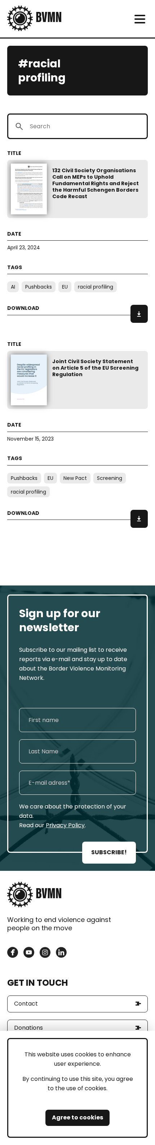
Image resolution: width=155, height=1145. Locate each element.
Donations (28, 1028)
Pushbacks (38, 286)
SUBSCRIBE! (109, 852)
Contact (26, 1003)
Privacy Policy (65, 825)
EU (65, 286)
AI (13, 286)
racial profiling (95, 286)
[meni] (140, 19)
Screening (109, 478)
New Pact (75, 478)
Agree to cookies (77, 1117)
